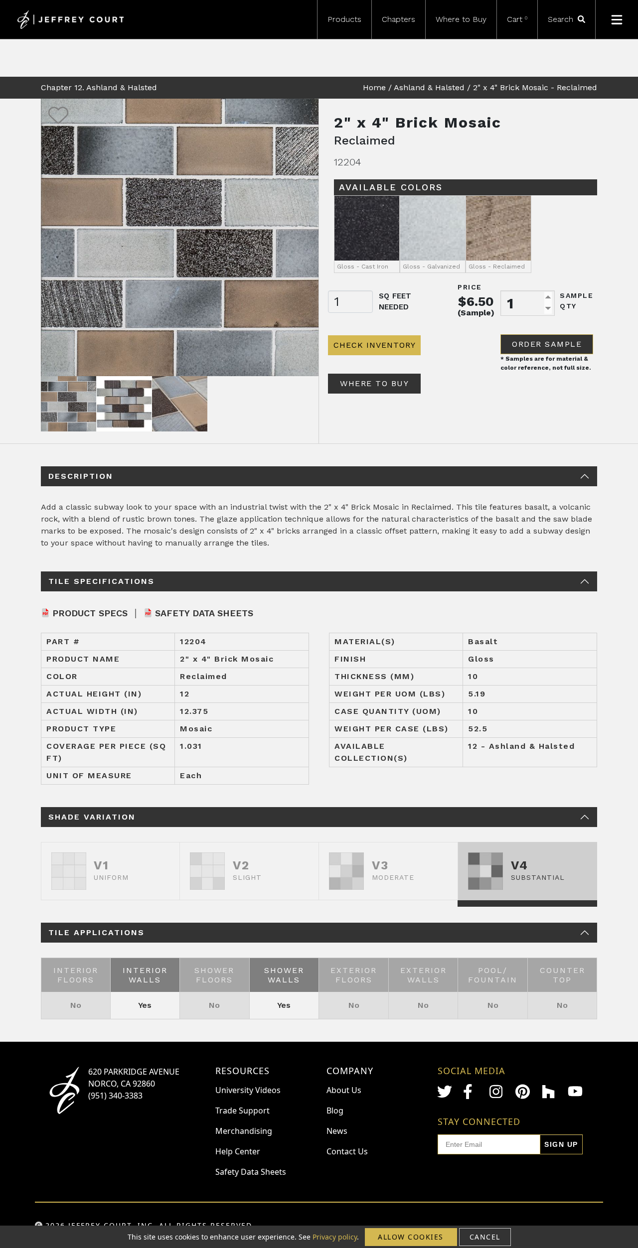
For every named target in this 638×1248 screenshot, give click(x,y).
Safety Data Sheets (204, 613)
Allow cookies (411, 1237)
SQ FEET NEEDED (395, 301)
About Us (343, 1090)
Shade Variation (92, 817)
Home (374, 87)
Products (344, 19)
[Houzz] (549, 1091)
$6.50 (476, 301)
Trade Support (242, 1110)
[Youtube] (575, 1091)
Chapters (398, 19)
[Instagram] (496, 1091)
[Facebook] (470, 1091)
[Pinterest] (522, 1091)
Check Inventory (374, 345)
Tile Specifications (101, 581)
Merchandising (243, 1130)
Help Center (237, 1151)
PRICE (470, 287)
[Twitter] (444, 1091)
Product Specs (90, 613)
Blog (334, 1110)
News (336, 1130)
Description (80, 476)
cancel (485, 1237)
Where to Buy (461, 19)
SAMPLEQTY (576, 300)
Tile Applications (96, 932)
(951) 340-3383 (115, 1095)
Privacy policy (335, 1237)
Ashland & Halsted (429, 87)
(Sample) (476, 312)
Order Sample (547, 344)
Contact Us (347, 1151)
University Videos (248, 1090)
